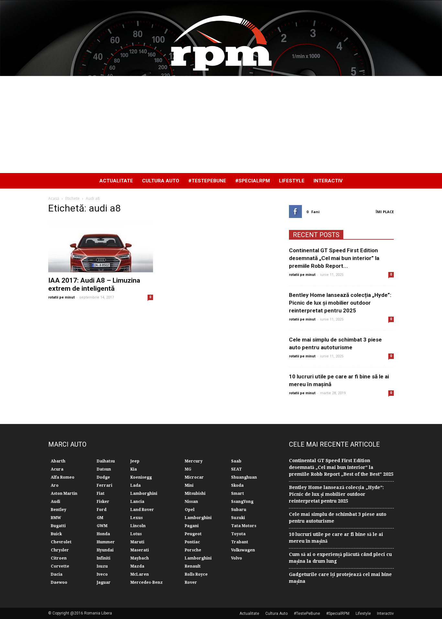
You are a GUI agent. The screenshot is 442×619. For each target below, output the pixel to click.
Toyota (238, 534)
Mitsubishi (195, 493)
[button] (386, 181)
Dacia (56, 574)
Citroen (59, 558)
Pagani (192, 526)
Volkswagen (243, 550)
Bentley (58, 509)
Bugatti (58, 526)
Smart (237, 493)
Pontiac (192, 542)
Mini (189, 485)
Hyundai (105, 550)
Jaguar (104, 582)
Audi (55, 501)
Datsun (104, 469)
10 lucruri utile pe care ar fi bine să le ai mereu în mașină (336, 538)
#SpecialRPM (252, 181)
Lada (135, 485)
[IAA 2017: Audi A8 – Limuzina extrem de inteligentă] (100, 246)
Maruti (137, 542)
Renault (193, 566)
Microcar (194, 477)
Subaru (238, 509)
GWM (102, 526)
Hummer (106, 542)
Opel (189, 509)
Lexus (136, 518)
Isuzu (102, 566)
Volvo (236, 558)
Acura (57, 469)
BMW (56, 518)
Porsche (193, 550)
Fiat (101, 493)
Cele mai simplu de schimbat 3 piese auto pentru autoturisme (337, 518)
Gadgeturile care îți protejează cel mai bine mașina (340, 578)
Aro (55, 485)
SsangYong (242, 501)
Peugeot (193, 534)
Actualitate (116, 181)
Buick (56, 534)
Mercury (194, 461)
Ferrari (104, 485)
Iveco (102, 574)
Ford (101, 509)
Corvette (60, 566)
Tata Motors (243, 526)
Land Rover (142, 509)
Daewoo (59, 582)
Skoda (237, 485)
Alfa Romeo (62, 477)
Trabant (239, 542)
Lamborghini (143, 493)
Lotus (136, 534)
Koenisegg (141, 477)
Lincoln (138, 526)
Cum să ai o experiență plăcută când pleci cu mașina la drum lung (340, 558)
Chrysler (60, 550)
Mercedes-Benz (146, 582)
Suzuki (238, 518)
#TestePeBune (207, 181)
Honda (103, 534)
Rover (191, 582)
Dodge (103, 477)
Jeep (134, 461)
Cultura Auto (160, 181)
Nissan (191, 501)
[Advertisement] (221, 124)
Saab (236, 461)
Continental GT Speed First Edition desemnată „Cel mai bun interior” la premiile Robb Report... (334, 258)
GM (100, 518)
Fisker (103, 501)
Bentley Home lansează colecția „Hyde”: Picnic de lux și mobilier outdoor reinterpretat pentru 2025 (340, 303)
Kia (133, 469)
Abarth (58, 461)
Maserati (139, 550)
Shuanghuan (244, 477)
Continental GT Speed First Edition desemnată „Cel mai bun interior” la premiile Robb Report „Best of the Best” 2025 (341, 467)
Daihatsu (106, 461)
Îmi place (385, 211)
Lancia (137, 501)
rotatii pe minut (61, 297)
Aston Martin (64, 493)
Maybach (139, 558)
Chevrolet (61, 542)
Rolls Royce (196, 574)
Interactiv (328, 181)
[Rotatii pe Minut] (221, 38)
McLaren (139, 574)
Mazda (137, 566)
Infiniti (103, 558)
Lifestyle (291, 181)
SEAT (236, 469)
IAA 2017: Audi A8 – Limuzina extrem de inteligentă (94, 284)
